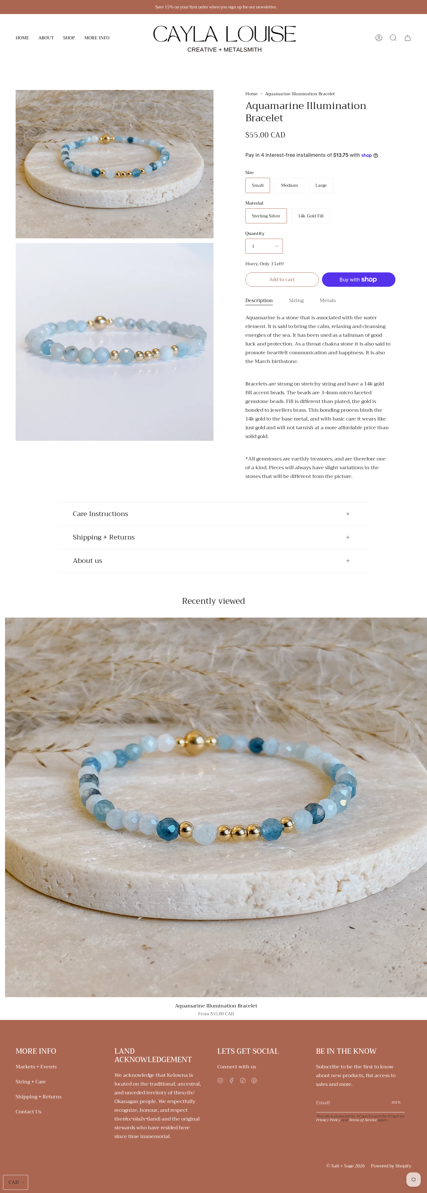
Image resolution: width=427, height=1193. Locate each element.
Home (251, 93)
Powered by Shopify (391, 1166)
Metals (328, 300)
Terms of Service (363, 1120)
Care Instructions (100, 514)
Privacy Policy (328, 1120)
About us (87, 561)
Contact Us (28, 1111)
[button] (46, 38)
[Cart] (407, 38)
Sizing (296, 300)
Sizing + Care (31, 1081)
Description (259, 300)
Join (396, 1103)
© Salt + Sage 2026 (345, 1166)
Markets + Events (36, 1066)
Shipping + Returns (104, 537)
